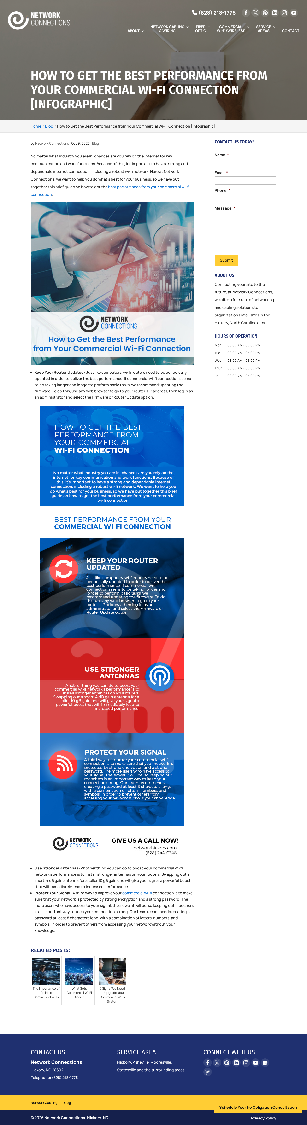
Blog (95, 143)
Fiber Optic (200, 29)
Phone (222, 190)
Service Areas (263, 29)
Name (222, 154)
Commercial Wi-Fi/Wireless (231, 29)
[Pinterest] (265, 13)
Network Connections (52, 143)
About (134, 31)
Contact (290, 31)
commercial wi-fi (137, 893)
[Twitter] (255, 12)
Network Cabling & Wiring (167, 29)
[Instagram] (284, 13)
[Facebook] (246, 13)
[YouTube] (294, 13)
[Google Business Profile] (265, 1062)
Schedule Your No (258, 1107)
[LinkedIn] (275, 13)
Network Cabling (44, 1102)
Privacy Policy (263, 1118)
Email (221, 172)
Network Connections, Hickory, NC (76, 1117)
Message (225, 208)
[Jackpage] (207, 1072)
